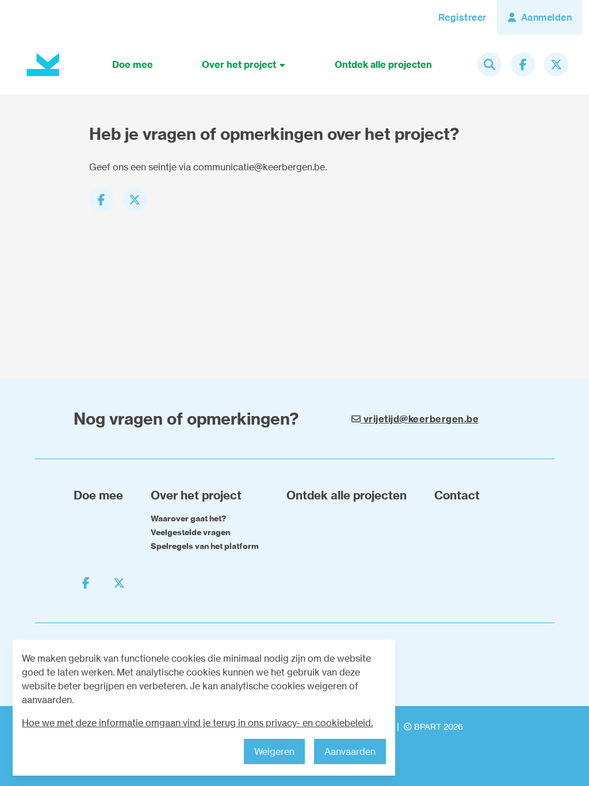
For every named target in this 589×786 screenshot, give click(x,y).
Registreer (462, 17)
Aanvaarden (350, 751)
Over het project (240, 64)
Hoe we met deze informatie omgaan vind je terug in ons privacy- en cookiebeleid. (197, 722)
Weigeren (274, 751)
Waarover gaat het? (188, 518)
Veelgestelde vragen (190, 532)
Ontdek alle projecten (383, 64)
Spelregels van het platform (205, 546)
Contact (457, 495)
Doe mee (132, 64)
